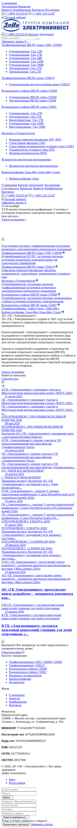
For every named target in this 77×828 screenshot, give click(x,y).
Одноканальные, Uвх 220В (26, 61)
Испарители (16, 682)
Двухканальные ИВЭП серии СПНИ (32, 100)
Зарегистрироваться (15, 817)
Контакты (38, 9)
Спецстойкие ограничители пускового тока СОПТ (41, 146)
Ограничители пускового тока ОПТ (32, 149)
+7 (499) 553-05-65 (16, 13)
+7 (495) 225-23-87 (43, 13)
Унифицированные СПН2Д (26, 665)
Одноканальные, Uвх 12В (25, 51)
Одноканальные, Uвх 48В (25, 58)
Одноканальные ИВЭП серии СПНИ (33, 97)
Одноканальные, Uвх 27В (25, 54)
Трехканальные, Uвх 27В (25, 71)
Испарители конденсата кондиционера (26, 159)
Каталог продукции (41, 34)
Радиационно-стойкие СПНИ (28, 668)
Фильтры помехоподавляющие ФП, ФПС (35, 139)
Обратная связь (11, 652)
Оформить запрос (13, 41)
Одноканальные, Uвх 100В (26, 123)
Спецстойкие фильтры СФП (27, 143)
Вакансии (24, 6)
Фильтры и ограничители (25, 675)
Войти (6, 797)
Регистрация (17, 782)
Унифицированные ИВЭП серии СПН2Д (28, 78)
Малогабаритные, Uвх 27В (26, 120)
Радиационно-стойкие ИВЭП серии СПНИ (29, 90)
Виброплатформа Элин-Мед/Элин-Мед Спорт (30, 172)
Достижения (9, 6)
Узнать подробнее (13, 219)
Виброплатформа (20, 678)
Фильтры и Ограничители (18, 133)
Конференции (22, 9)
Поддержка (52, 9)
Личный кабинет (15, 17)
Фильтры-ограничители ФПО (28, 153)
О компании (9, 3)
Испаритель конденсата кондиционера (33, 165)
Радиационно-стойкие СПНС (28, 672)
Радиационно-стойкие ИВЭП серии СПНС (29, 106)
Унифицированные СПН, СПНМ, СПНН (35, 662)
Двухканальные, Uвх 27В (25, 68)
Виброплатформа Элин (24, 178)
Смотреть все (10, 378)
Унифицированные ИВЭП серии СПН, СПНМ (31, 45)
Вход (12, 779)
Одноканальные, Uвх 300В (26, 64)
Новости (7, 9)
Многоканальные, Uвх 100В (27, 126)
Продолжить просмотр (15, 824)
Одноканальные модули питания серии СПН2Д (39, 84)
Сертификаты (10, 188)
